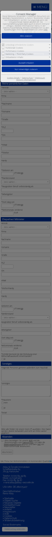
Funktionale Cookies (14, 47)
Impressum (40, 77)
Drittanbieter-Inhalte (14, 57)
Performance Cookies (15, 51)
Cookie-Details (13, 77)
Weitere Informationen (26, 79)
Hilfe (45, 29)
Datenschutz (27, 77)
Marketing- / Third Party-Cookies (19, 54)
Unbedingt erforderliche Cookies (20, 44)
